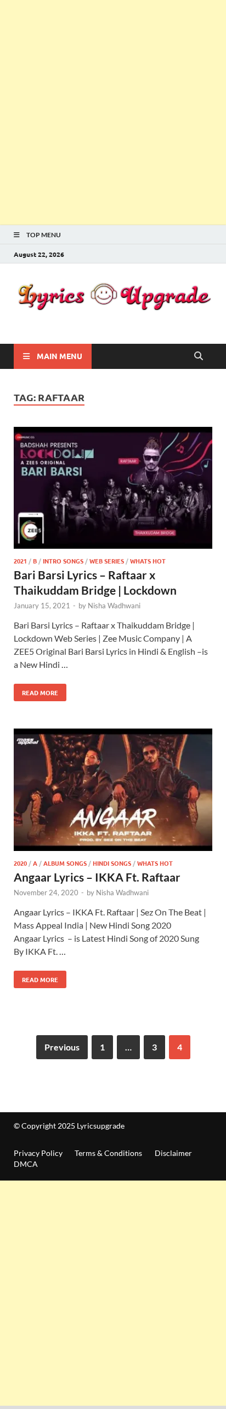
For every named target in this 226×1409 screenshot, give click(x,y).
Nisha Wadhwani (114, 605)
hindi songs (112, 863)
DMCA (26, 1164)
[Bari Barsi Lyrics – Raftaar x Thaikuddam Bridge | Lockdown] (113, 490)
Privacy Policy (38, 1153)
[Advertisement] (113, 112)
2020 (20, 863)
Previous (62, 1047)
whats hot (148, 560)
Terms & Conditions (108, 1153)
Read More (36, 690)
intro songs (63, 560)
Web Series (106, 560)
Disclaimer (173, 1153)
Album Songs (65, 863)
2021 (20, 560)
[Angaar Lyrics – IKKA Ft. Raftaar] (113, 791)
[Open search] (198, 356)
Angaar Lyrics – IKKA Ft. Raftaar (97, 877)
